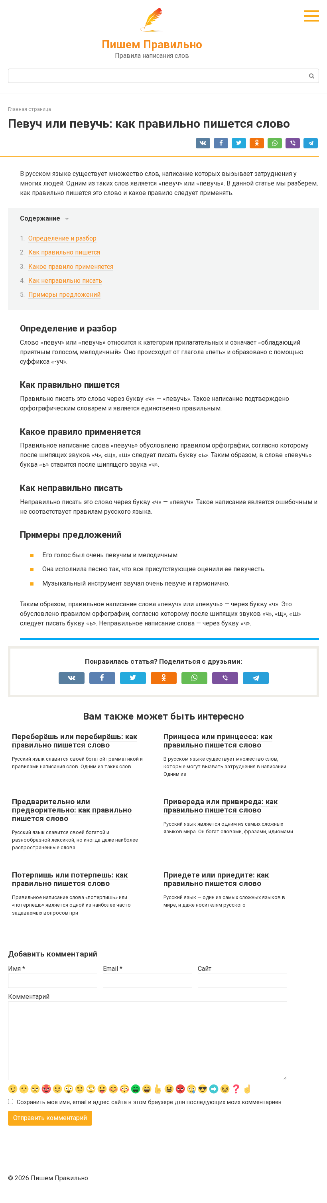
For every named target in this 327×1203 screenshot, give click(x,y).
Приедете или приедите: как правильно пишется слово (216, 879)
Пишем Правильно (152, 44)
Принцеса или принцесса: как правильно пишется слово (218, 740)
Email (112, 968)
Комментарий (28, 996)
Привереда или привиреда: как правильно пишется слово (221, 805)
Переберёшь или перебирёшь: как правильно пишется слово (74, 740)
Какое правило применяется (70, 266)
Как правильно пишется (64, 252)
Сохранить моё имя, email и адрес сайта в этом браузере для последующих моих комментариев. (150, 1102)
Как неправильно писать (65, 280)
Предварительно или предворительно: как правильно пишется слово (72, 810)
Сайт (204, 968)
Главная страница (29, 109)
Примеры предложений (64, 294)
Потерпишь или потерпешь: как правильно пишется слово (70, 879)
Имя (16, 968)
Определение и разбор (62, 238)
